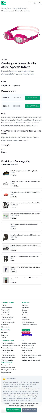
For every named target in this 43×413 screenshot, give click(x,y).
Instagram (4, 335)
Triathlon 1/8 (5, 315)
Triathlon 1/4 (5, 312)
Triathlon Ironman (6, 308)
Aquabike (25, 312)
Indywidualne (26, 320)
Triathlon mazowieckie (8, 358)
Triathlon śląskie (27, 350)
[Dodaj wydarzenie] (30, 3)
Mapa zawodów (6, 372)
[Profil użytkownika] (35, 3)
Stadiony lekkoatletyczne (9, 370)
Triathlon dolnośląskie (8, 343)
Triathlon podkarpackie (29, 343)
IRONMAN (4, 325)
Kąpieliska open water (8, 367)
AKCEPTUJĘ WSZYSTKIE (13, 410)
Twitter (3, 337)
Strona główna (6, 8)
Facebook (4, 333)
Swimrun (25, 310)
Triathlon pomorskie (28, 348)
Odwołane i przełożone (29, 325)
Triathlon (4, 305)
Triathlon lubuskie (7, 348)
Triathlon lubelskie (7, 350)
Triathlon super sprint (8, 322)
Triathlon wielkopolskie (29, 358)
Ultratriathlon (5, 327)
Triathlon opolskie (7, 360)
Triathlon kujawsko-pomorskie (10, 346)
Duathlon (25, 305)
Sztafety (24, 317)
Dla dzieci (25, 315)
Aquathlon (25, 308)
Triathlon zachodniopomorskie (31, 360)
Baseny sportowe (6, 365)
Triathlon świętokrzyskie (29, 353)
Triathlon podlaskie (28, 346)
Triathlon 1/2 (5, 310)
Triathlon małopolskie (8, 355)
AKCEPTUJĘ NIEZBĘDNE (29, 410)
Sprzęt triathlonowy (19, 8)
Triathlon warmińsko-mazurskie (31, 355)
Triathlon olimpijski (7, 317)
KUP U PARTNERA (32, 98)
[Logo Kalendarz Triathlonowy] (3, 3)
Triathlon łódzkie (6, 353)
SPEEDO (4, 60)
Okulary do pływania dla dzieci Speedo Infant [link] (15, 11)
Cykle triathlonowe (28, 322)
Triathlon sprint (6, 320)
